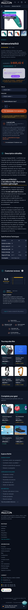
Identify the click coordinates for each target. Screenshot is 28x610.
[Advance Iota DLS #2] (10, 33)
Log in (5, 311)
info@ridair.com (6, 580)
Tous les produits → (6, 539)
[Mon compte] (18, 2)
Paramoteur (4, 535)
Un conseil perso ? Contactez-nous (13, 142)
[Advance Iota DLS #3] (17, 33)
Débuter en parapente (9, 468)
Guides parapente (8, 496)
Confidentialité (4, 568)
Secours (3, 530)
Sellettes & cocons (8, 477)
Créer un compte (15, 76)
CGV (2, 561)
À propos (3, 546)
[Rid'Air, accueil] (6, 2)
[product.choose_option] (10, 363)
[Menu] (25, 2)
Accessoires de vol (8, 482)
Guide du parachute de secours (11, 465)
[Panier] (21, 2)
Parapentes (4, 526)
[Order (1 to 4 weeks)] (24, 363)
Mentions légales (5, 566)
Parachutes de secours (9, 479)
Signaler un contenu (6, 570)
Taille (3, 86)
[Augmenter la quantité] (9, 106)
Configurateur (4, 555)
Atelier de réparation (8, 485)
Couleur (3, 93)
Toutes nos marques (6, 548)
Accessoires (4, 537)
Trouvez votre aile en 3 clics (10, 491)
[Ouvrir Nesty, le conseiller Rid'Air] (24, 603)
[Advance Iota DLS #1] (4, 33)
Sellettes (3, 528)
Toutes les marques (8, 494)
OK (23, 606)
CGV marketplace (5, 563)
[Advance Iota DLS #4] (24, 33)
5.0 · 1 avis (11, 47)
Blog (2, 553)
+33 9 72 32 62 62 (7, 582)
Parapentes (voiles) (8, 474)
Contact (3, 557)
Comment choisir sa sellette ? (11, 463)
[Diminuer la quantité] (2, 106)
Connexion (7, 76)
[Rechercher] (15, 2)
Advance (3, 39)
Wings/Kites (4, 532)
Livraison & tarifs (5, 559)
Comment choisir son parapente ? (12, 460)
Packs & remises (7, 499)
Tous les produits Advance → (9, 502)
